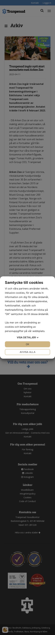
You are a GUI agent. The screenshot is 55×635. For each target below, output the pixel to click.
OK (27, 344)
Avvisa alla (27, 351)
